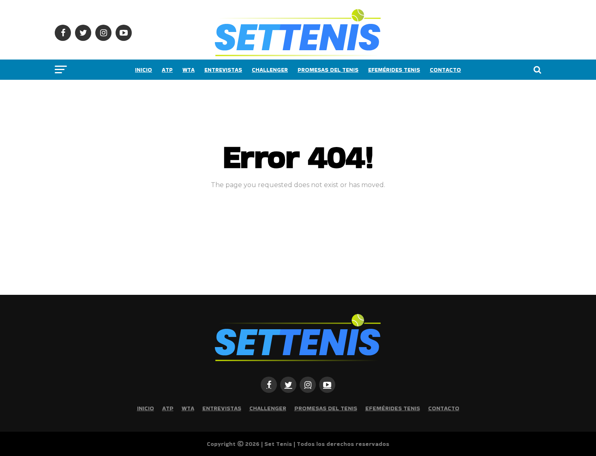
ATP (167, 70)
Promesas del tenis (328, 70)
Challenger (270, 70)
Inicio (143, 70)
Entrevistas (223, 70)
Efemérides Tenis (394, 70)
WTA (188, 70)
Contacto (445, 70)
